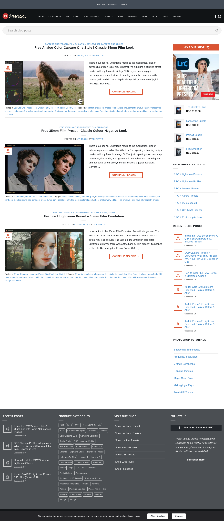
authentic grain (134, 108)
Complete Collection (89, 436)
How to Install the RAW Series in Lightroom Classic (200, 274)
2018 (69, 425)
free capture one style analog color (83, 111)
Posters (63, 489)
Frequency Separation (185, 356)
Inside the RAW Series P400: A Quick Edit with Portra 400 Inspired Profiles (200, 238)
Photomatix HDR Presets (71, 478)
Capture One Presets (56, 44)
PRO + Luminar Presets (187, 188)
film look (142, 274)
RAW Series (75, 494)
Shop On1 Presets (125, 454)
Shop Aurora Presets (126, 447)
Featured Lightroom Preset (75, 127)
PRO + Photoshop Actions (188, 217)
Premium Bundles (77, 489)
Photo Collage (66, 473)
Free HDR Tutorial (183, 392)
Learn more (134, 516)
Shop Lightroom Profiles (128, 433)
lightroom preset (62, 277)
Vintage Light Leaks (184, 363)
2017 (62, 425)
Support (178, 17)
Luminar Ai (96, 457)
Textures (98, 494)
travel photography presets (147, 200)
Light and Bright (77, 452)
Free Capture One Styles (109, 44)
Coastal (103, 430)
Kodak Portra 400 (155, 274)
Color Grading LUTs (68, 436)
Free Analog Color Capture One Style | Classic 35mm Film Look (84, 47)
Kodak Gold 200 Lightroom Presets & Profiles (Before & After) (199, 289)
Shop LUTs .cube (124, 461)
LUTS (121, 17)
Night (71, 468)
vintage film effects (13, 281)
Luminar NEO (66, 462)
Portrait (85, 484)
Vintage (63, 500)
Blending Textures (183, 371)
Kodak (112, 213)
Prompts (63, 494)
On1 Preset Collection (86, 468)
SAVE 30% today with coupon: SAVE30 (112, 4)
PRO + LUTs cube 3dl (185, 202)
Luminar (108, 17)
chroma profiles (101, 274)
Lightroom (55, 17)
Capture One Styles (76, 430)
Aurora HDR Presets (92, 425)
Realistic (88, 494)
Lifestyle (63, 452)
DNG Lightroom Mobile (84, 441)
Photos (132, 17)
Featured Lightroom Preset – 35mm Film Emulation (84, 216)
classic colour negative (44, 111)
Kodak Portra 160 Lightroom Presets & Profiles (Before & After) (199, 307)
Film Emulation (100, 127)
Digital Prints (65, 441)
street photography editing (136, 111)
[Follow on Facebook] (215, 17)
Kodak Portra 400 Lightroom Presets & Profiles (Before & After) (199, 324)
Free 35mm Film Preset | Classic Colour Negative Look (84, 130)
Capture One (91, 17)
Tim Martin (97, 56)
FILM (144, 17)
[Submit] (217, 30)
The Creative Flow (127, 200)
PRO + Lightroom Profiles (187, 181)
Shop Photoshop (124, 468)
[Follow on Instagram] (219, 17)
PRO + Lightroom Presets (188, 174)
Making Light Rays (184, 385)
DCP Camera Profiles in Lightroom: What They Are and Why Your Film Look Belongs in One (201, 257)
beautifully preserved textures (108, 197)
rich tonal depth (116, 111)
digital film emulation (118, 274)
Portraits (95, 484)
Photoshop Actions (93, 478)
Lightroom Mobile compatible (41, 277)
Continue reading (126, 91)
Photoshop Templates (69, 484)
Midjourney (97, 462)
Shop (41, 17)
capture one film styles (23, 111)
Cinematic (92, 430)
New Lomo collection (98, 277)
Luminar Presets (82, 462)
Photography (81, 473)
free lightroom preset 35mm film (42, 200)
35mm (55, 213)
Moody (63, 468)
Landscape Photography (16, 277)
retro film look (73, 200)
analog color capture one (116, 108)
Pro (104, 489)
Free (165, 17)
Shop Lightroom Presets (128, 426)
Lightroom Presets (95, 452)
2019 (77, 425)
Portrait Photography (137, 277)
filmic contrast (61, 111)
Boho (62, 430)
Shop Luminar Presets (127, 440)
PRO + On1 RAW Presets (188, 210)
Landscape (97, 446)
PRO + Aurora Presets (186, 195)
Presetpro (104, 111)
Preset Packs (94, 489)
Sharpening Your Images (187, 349)
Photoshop (72, 17)
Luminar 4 (83, 457)
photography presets (118, 277)
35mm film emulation (94, 108)
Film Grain (133, 274)
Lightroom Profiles (68, 457)
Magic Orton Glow (183, 378)
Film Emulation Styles (82, 44)
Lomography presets (79, 277)
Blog (155, 17)
